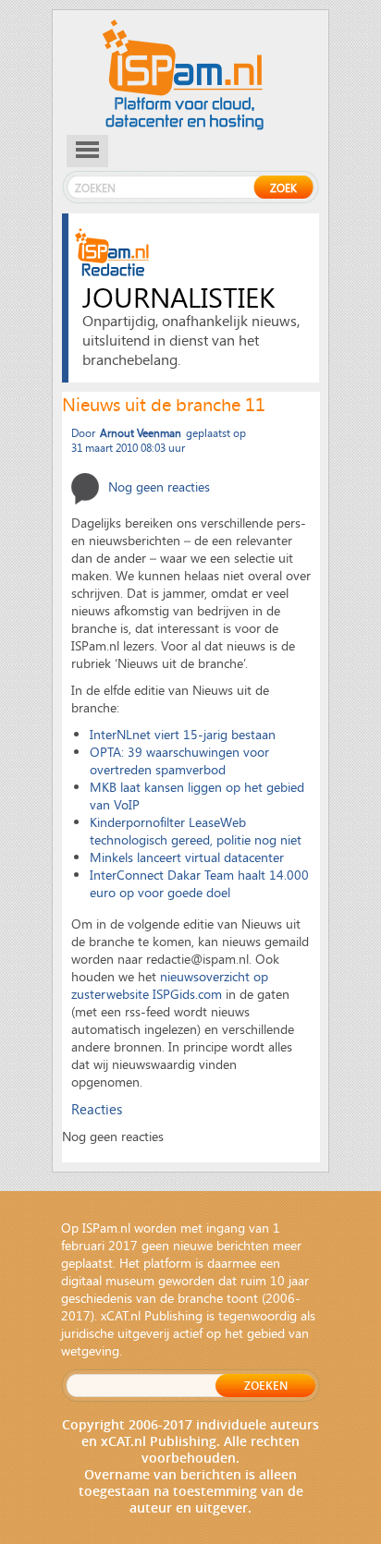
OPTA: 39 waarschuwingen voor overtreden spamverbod (179, 760)
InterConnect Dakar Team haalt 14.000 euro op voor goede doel (199, 883)
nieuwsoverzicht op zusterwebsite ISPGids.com (169, 985)
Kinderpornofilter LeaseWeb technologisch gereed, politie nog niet (195, 830)
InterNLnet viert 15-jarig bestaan (183, 734)
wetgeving (90, 1350)
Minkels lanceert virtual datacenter (187, 857)
